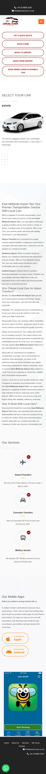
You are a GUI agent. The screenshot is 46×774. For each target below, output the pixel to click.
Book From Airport (23, 61)
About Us (15, 743)
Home (6, 743)
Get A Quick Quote (23, 35)
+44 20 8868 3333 (24, 7)
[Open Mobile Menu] (41, 21)
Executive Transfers (23, 513)
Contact (22, 746)
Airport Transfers (23, 475)
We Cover (36, 743)
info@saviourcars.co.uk (24, 11)
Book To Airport (23, 52)
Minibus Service (23, 550)
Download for (19, 638)
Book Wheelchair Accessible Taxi (23, 71)
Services (25, 743)
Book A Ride (23, 44)
